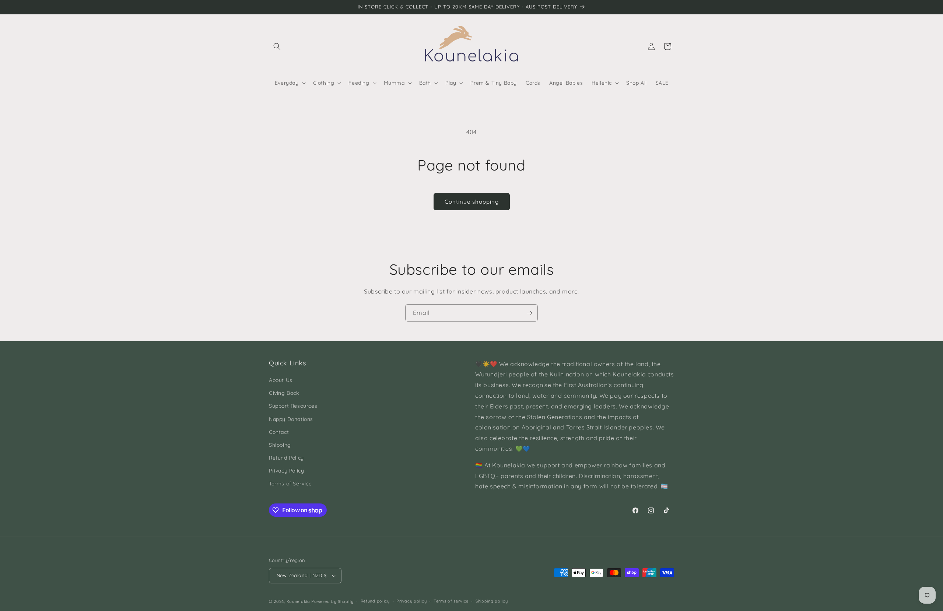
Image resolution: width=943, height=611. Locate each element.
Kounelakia (298, 601)
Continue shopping (472, 201)
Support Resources (293, 406)
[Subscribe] (529, 313)
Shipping (280, 445)
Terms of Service (290, 483)
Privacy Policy (286, 470)
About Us (280, 380)
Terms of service (451, 601)
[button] (277, 46)
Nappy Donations (291, 419)
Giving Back (284, 393)
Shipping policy (492, 601)
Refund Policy (286, 457)
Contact (279, 432)
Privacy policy (411, 601)
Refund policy (375, 601)
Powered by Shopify (332, 601)
